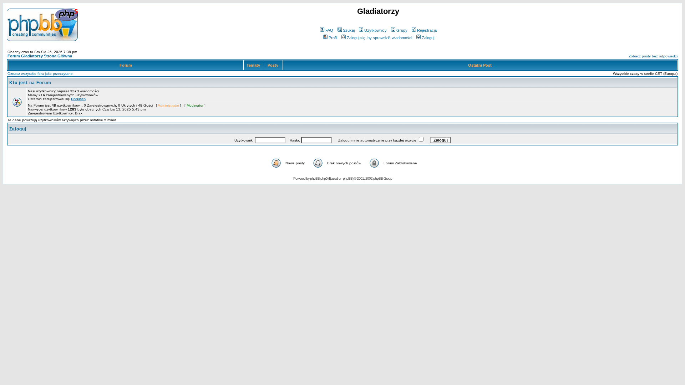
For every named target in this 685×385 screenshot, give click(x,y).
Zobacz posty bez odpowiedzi (653, 56)
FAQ (329, 30)
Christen (78, 99)
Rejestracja (427, 30)
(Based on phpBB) (340, 178)
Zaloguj (428, 38)
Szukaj (349, 30)
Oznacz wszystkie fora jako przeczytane (40, 74)
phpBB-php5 (319, 178)
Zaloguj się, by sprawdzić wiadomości (379, 38)
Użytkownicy (375, 30)
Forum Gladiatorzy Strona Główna (39, 56)
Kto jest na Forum (30, 82)
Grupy (401, 30)
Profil (333, 38)
